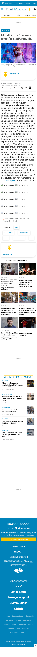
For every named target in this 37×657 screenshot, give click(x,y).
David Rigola (14, 73)
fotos (6, 238)
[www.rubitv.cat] (18, 628)
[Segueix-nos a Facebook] (8, 528)
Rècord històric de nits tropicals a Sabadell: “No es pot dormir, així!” (12, 385)
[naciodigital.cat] (18, 616)
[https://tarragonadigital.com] (18, 597)
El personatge (7, 394)
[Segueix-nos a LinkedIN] (25, 528)
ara (16, 227)
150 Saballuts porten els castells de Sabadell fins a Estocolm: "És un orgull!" (27, 311)
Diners (27, 15)
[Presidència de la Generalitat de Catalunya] (13, 561)
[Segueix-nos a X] (12, 528)
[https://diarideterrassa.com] (18, 592)
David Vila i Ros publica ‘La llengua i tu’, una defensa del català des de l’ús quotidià (9, 336)
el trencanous (24, 233)
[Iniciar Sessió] (35, 9)
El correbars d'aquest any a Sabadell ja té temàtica (11, 411)
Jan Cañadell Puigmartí (8, 389)
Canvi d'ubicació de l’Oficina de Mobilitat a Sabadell (12, 422)
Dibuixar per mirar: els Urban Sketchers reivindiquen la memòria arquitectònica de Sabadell (9, 285)
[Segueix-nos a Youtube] (28, 528)
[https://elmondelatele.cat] (18, 603)
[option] (18, 55)
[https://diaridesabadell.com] (18, 581)
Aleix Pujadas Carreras (8, 439)
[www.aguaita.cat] (6, 616)
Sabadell (8, 15)
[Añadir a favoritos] (30, 88)
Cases (34, 3)
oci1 (31, 238)
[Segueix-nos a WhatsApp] (19, 528)
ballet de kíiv (8, 233)
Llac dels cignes (8, 180)
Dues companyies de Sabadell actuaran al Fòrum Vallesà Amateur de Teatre (26, 283)
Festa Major (6, 407)
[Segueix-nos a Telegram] (22, 528)
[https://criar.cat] (18, 609)
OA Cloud (23, 644)
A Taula (28, 3)
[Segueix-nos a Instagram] (16, 528)
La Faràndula (19, 238)
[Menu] (2, 9)
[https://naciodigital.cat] (18, 586)
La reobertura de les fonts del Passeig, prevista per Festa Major (12, 434)
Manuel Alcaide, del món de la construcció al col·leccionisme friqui (12, 398)
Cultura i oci (5, 30)
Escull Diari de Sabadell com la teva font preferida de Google (16, 220)
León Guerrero (6, 403)
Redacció (4, 426)
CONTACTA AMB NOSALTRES (18, 539)
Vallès (18, 15)
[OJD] (18, 570)
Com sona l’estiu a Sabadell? (25, 334)
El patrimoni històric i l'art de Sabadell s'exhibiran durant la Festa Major (8, 311)
